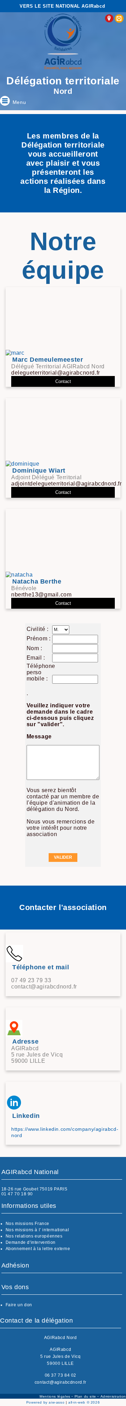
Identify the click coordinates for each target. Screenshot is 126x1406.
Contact (63, 381)
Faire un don (19, 1304)
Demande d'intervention (31, 1242)
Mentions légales (55, 1396)
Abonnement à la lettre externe (38, 1248)
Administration (113, 1396)
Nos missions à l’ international (37, 1229)
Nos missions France (27, 1223)
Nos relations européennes (34, 1236)
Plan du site (86, 1396)
